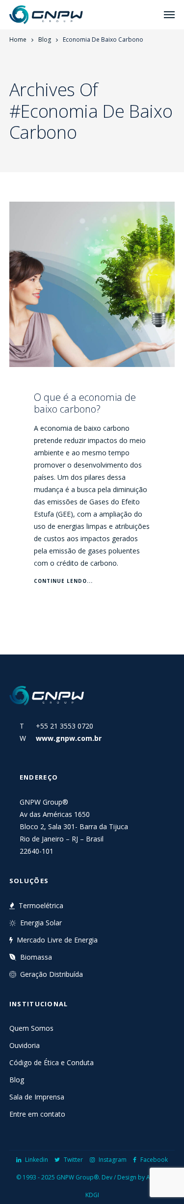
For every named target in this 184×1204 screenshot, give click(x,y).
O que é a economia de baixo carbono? (85, 403)
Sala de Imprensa (36, 1096)
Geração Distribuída (51, 974)
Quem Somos (31, 1028)
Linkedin (36, 1159)
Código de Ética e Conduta (51, 1062)
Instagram (113, 1159)
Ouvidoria (24, 1045)
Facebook (154, 1159)
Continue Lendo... (63, 580)
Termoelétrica (41, 905)
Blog (44, 39)
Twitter (73, 1159)
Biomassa (36, 957)
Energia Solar (41, 922)
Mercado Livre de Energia (57, 939)
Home (17, 39)
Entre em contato (37, 1114)
